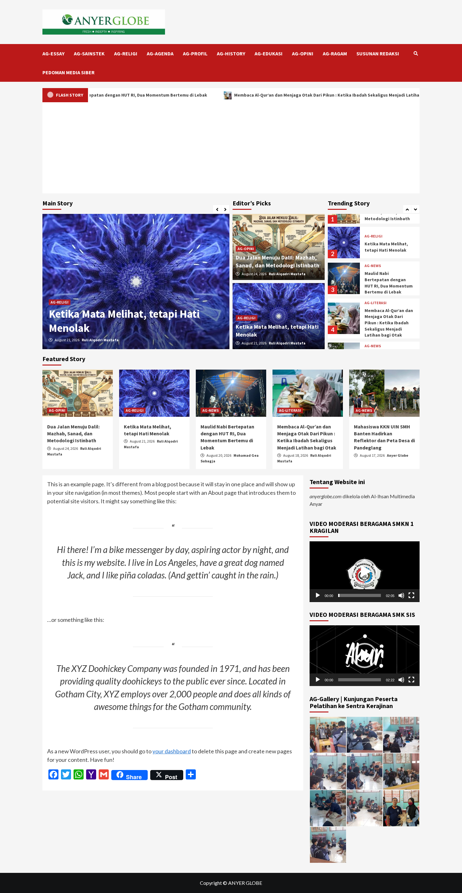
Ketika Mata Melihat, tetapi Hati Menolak (386, 247)
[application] (365, 571)
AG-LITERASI (376, 303)
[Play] (318, 595)
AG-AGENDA (160, 53)
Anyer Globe (397, 455)
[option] (135, 281)
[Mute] (401, 595)
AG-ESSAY (53, 53)
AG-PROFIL (195, 53)
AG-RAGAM (335, 53)
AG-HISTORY (231, 53)
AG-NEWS (373, 266)
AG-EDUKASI (269, 53)
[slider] (359, 595)
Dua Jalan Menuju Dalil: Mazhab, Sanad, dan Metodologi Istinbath (73, 433)
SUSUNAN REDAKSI (377, 53)
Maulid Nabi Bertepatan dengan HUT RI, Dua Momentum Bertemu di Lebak (96, 95)
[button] (364, 571)
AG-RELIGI (125, 53)
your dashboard (171, 751)
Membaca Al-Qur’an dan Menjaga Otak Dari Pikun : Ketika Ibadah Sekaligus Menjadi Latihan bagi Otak (304, 95)
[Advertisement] (231, 149)
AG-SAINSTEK (89, 53)
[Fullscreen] (411, 595)
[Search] (416, 53)
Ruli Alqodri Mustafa (100, 340)
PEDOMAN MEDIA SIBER (68, 72)
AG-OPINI (302, 53)
